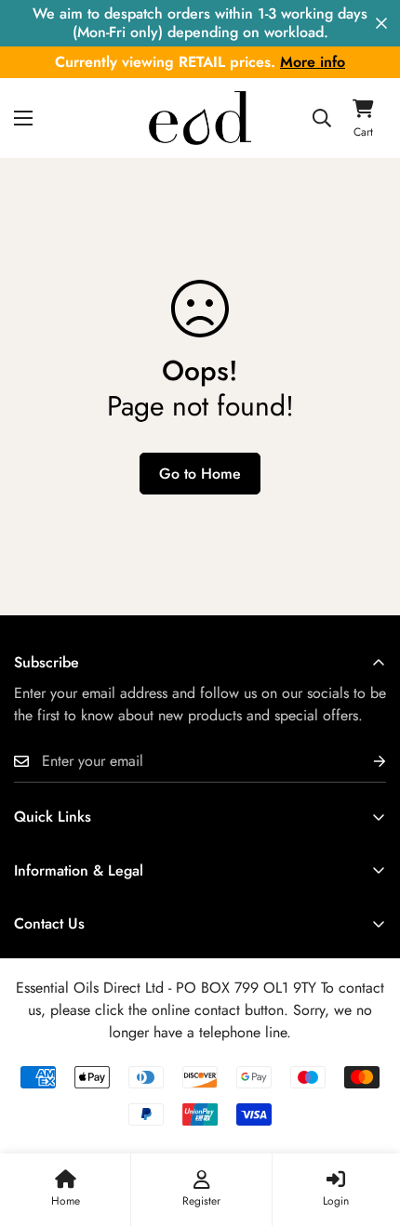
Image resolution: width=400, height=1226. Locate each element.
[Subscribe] (364, 762)
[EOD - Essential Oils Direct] (200, 117)
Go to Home (200, 473)
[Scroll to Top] (366, 1127)
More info (312, 62)
